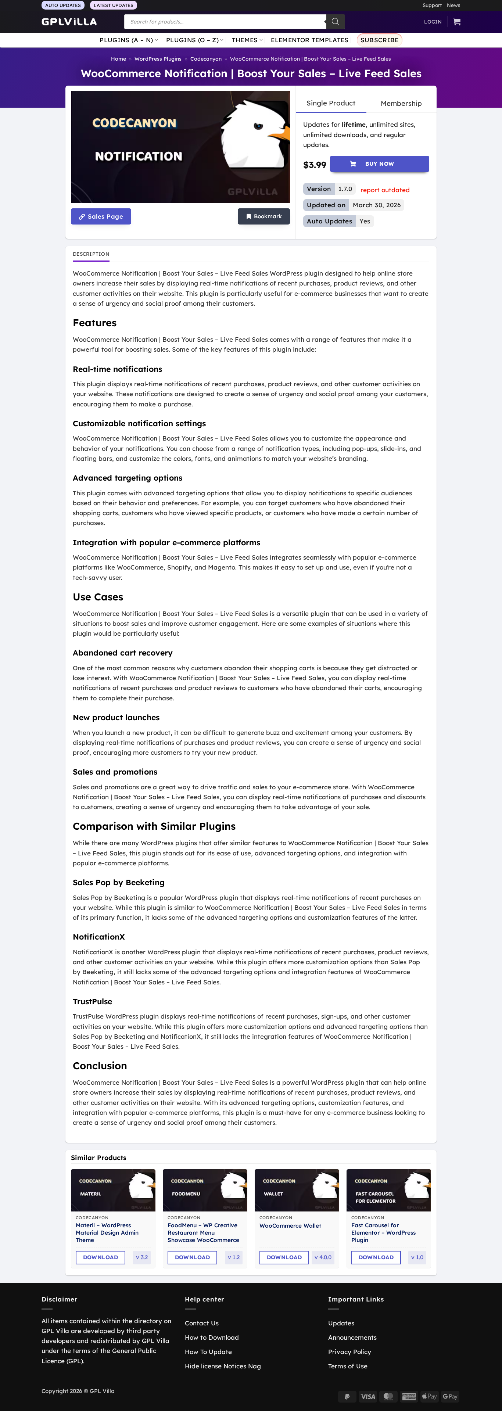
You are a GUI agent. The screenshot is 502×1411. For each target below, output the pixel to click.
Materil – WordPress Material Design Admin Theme (107, 1232)
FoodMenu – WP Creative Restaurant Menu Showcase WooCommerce (203, 1232)
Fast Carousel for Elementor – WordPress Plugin (383, 1232)
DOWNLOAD (100, 1257)
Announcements (352, 1337)
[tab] (330, 103)
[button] (264, 216)
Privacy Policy (349, 1352)
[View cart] (456, 22)
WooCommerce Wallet (290, 1225)
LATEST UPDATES (113, 5)
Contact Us (202, 1323)
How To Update (208, 1352)
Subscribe (380, 40)
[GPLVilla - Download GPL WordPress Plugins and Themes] (69, 22)
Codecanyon (206, 58)
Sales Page (104, 216)
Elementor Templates (309, 40)
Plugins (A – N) (126, 40)
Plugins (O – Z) (192, 40)
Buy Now (379, 163)
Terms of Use (347, 1366)
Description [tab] (91, 254)
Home (118, 58)
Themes (245, 40)
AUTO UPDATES (63, 5)
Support (432, 5)
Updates (341, 1323)
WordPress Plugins (158, 58)
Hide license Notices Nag (223, 1366)
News (453, 5)
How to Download (212, 1337)
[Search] (335, 21)
